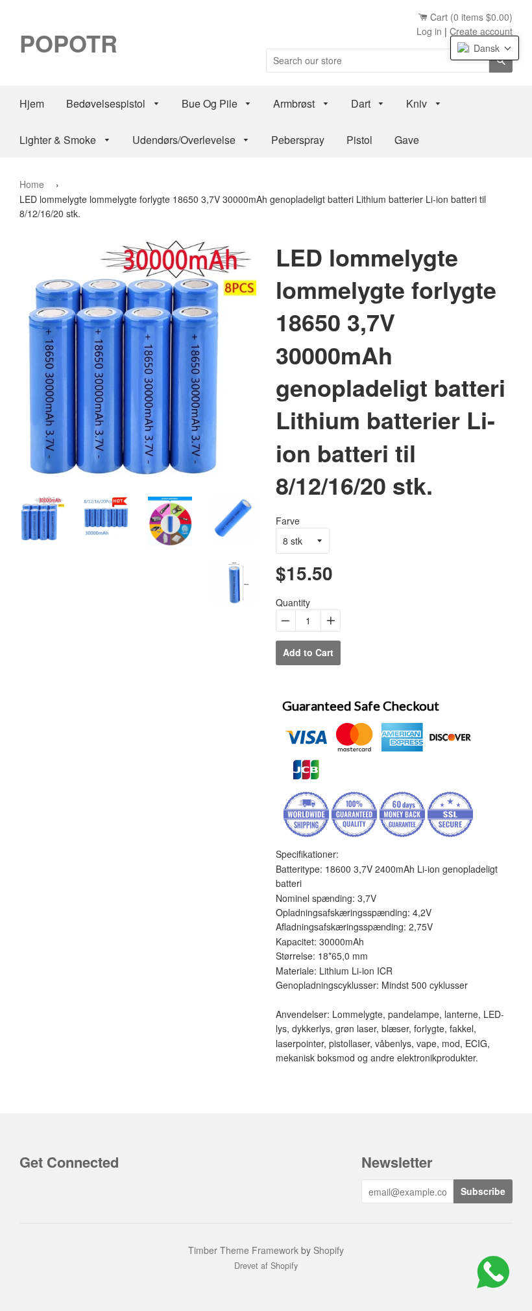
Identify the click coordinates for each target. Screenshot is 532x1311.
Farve (288, 520)
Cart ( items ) (470, 16)
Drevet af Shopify (266, 1265)
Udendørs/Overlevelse (185, 139)
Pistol (359, 139)
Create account (481, 31)
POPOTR (68, 43)
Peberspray (297, 139)
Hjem (31, 103)
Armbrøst (295, 103)
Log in (429, 31)
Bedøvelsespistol (107, 103)
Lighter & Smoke (59, 139)
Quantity (293, 602)
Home (31, 184)
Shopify (328, 1250)
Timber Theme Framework (243, 1250)
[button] (484, 48)
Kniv (417, 103)
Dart (362, 103)
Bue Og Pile (211, 103)
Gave (406, 139)
